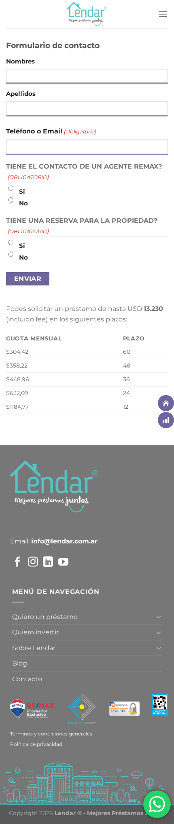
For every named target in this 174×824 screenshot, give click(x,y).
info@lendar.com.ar (64, 541)
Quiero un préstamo (45, 617)
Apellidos (21, 93)
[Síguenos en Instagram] (33, 563)
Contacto (27, 679)
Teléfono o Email (51, 131)
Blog (19, 663)
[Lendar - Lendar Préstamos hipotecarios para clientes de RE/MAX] (87, 14)
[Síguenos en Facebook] (18, 563)
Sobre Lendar (33, 648)
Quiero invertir (35, 632)
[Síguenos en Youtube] (63, 563)
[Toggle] (158, 616)
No (23, 203)
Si (22, 191)
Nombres (20, 61)
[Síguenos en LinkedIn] (48, 563)
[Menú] (163, 14)
